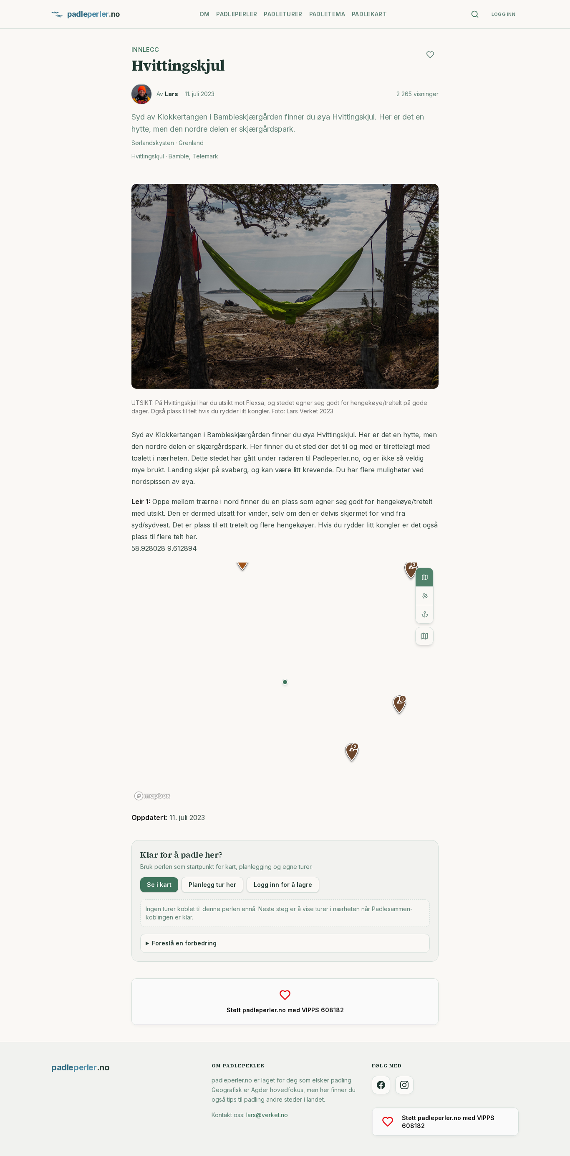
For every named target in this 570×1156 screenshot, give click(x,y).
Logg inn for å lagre (283, 884)
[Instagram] (404, 1085)
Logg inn (503, 14)
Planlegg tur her (212, 884)
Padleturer (283, 14)
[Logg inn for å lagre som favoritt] (430, 54)
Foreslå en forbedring (184, 943)
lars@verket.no (267, 1114)
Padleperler (236, 14)
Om (204, 14)
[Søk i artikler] (475, 14)
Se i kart (159, 884)
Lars (171, 93)
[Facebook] (381, 1085)
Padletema (327, 14)
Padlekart (369, 14)
